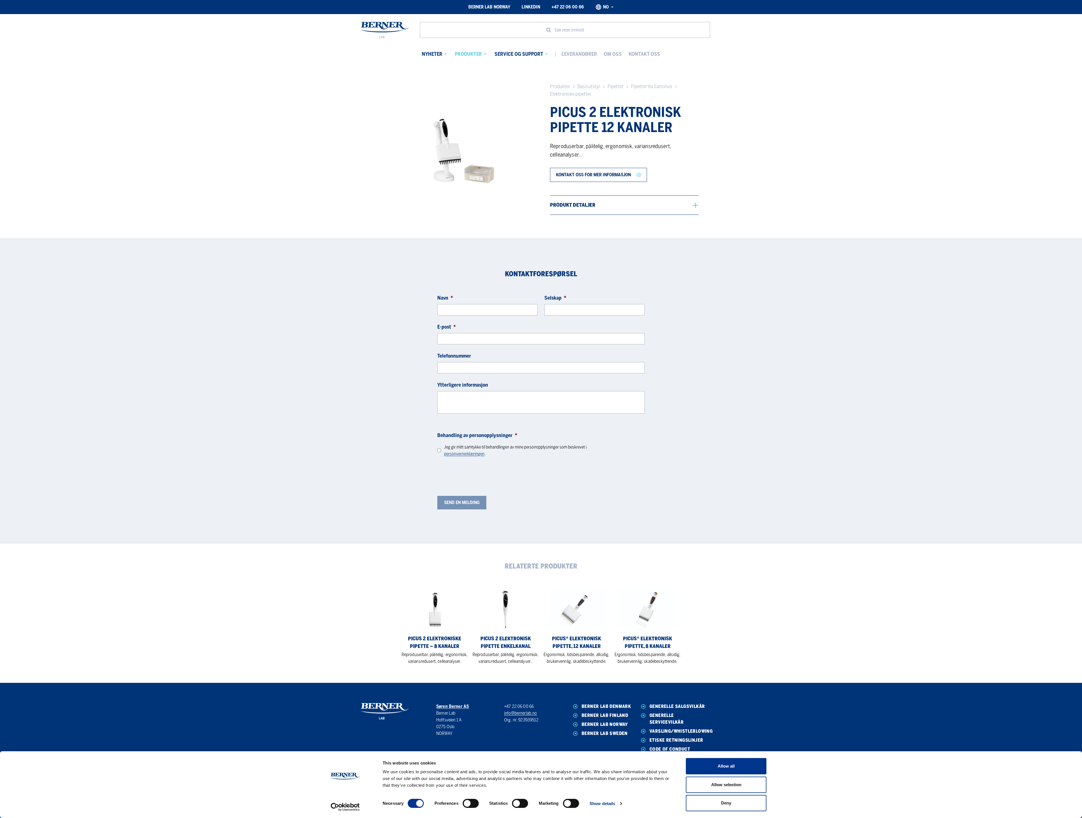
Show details (602, 803)
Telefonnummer (454, 356)
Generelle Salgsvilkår (677, 706)
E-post (446, 327)
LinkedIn (531, 7)
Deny (726, 803)
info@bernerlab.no (520, 713)
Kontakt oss (644, 54)
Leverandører (579, 54)
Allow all (726, 766)
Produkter (468, 54)
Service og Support (519, 54)
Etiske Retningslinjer (676, 740)
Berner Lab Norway (489, 7)
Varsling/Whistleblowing (678, 731)
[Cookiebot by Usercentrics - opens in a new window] (345, 807)
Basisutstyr (588, 86)
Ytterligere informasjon (462, 385)
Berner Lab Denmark (606, 706)
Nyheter (432, 54)
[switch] (471, 803)
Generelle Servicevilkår (666, 719)
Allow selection (726, 784)
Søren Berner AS (452, 706)
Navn (445, 298)
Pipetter (615, 86)
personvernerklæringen (464, 453)
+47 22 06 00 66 (567, 7)
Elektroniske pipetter (570, 94)
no (606, 7)
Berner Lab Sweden (605, 733)
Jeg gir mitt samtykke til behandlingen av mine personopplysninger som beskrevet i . (515, 450)
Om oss (613, 54)
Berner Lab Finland (605, 715)
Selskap (555, 298)
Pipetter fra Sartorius (651, 86)
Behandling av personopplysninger (477, 435)
